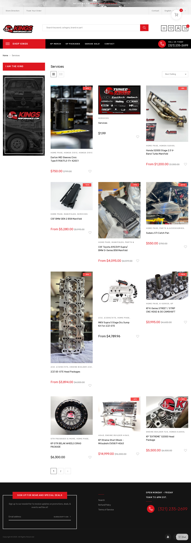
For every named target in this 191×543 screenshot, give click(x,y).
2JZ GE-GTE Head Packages (65, 371)
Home (5, 55)
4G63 (101, 435)
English (168, 11)
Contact (155, 11)
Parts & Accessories (171, 228)
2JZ (53, 367)
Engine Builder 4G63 (117, 435)
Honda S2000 (167, 146)
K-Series (164, 304)
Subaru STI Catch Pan (157, 233)
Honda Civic (71, 153)
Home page (57, 153)
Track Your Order (34, 11)
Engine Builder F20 (157, 432)
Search (101, 500)
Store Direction (12, 11)
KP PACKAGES (73, 44)
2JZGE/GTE (62, 367)
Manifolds (70, 214)
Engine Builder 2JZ (81, 367)
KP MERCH (55, 44)
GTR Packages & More (63, 439)
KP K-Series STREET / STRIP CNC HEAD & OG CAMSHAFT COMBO (160, 311)
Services (103, 118)
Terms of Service (106, 510)
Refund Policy (104, 505)
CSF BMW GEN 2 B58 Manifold (66, 218)
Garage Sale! (92, 44)
